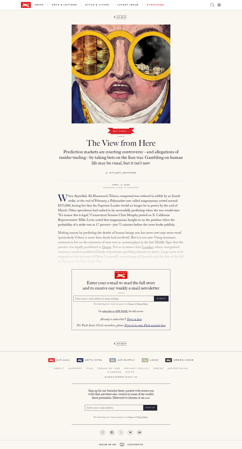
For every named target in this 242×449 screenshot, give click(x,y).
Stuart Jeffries (123, 173)
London (147, 247)
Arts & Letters (64, 5)
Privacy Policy (142, 304)
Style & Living (97, 5)
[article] (121, 181)
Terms (130, 304)
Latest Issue (128, 5)
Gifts (130, 372)
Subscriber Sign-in (121, 377)
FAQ (90, 368)
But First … (121, 131)
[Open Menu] (219, 5)
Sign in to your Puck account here (145, 326)
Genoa (106, 247)
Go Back (122, 17)
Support (75, 368)
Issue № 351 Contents (121, 444)
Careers (114, 372)
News (39, 5)
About (59, 368)
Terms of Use (108, 368)
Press (158, 368)
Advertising (177, 368)
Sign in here (134, 319)
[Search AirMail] (213, 5)
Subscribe (155, 5)
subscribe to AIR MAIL (115, 311)
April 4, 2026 (121, 185)
